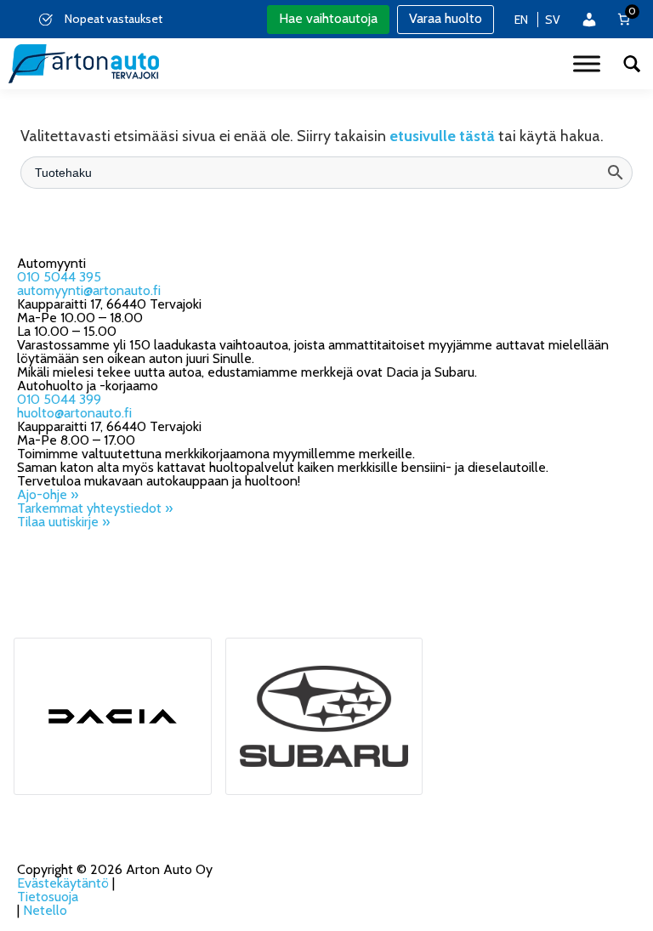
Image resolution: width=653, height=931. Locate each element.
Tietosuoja (47, 896)
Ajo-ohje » (47, 494)
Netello (45, 910)
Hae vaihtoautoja (328, 18)
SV (552, 19)
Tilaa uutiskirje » (63, 522)
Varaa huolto (445, 18)
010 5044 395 (59, 277)
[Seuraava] (239, 19)
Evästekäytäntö (63, 883)
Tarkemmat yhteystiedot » (95, 508)
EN (521, 19)
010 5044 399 (59, 399)
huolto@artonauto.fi (74, 413)
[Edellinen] (16, 19)
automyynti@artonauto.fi (89, 290)
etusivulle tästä (442, 136)
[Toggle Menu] (586, 63)
